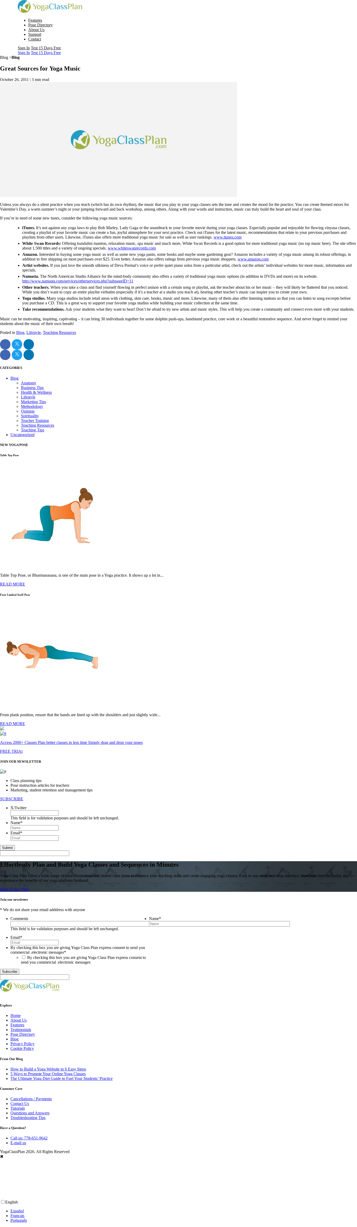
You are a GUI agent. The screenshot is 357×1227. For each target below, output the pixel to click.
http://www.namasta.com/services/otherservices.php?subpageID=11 (77, 281)
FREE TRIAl (11, 751)
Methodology (32, 406)
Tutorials (17, 1108)
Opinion (27, 411)
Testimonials (20, 1029)
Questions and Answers (29, 1113)
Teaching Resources (59, 332)
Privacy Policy (22, 1043)
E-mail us (18, 1143)
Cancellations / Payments (31, 1099)
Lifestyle (33, 332)
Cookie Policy (22, 1048)
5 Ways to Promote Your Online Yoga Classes (48, 1074)
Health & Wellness (36, 392)
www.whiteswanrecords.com (132, 248)
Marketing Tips (33, 402)
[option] (183, 1211)
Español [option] (17, 1211)
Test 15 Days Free (46, 48)
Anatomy (28, 383)
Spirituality (30, 416)
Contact (34, 39)
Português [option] (18, 1220)
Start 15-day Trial (14, 889)
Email (16, 833)
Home (15, 1015)
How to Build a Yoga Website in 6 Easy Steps (48, 1069)
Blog (20, 332)
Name (16, 822)
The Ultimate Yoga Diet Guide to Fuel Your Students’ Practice (61, 1078)
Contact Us (19, 1103)
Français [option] (17, 1215)
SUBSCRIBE (11, 799)
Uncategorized (22, 434)
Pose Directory (40, 25)
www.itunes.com (227, 237)
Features (35, 20)
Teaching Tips (32, 430)
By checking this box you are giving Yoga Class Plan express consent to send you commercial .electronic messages (83, 959)
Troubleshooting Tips (27, 1117)
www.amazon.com (253, 259)
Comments (19, 918)
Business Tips (32, 387)
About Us (36, 29)
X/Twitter (18, 808)
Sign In (24, 48)
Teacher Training (35, 420)
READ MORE (12, 584)
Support (34, 34)
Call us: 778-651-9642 (29, 1138)
